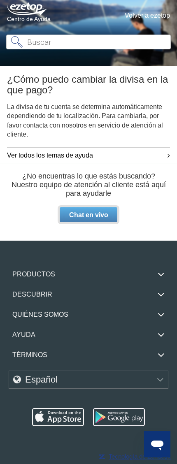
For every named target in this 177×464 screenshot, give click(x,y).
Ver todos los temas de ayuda (50, 155)
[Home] (27, 9)
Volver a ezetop (147, 15)
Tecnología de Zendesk (140, 456)
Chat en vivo (88, 214)
